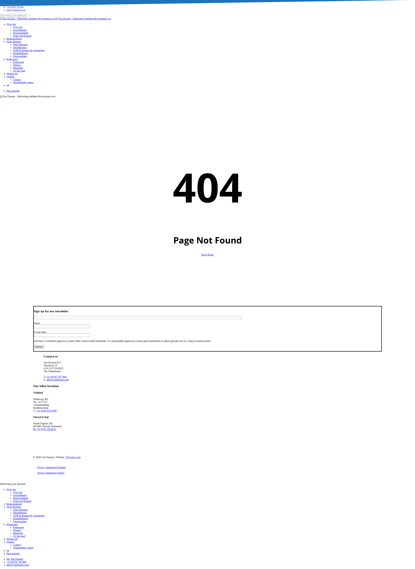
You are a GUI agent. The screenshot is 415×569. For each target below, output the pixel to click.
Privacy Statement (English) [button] (51, 467)
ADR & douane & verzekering (29, 515)
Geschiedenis (20, 495)
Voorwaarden (20, 521)
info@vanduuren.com (58, 379)
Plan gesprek (13, 553)
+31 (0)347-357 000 (56, 376)
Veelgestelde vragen (23, 547)
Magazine (18, 533)
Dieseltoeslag (20, 512)
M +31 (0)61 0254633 (44, 429)
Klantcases (12, 524)
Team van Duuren (22, 501)
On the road (19, 536)
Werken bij (12, 539)
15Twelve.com (73, 457)
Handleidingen (20, 518)
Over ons (11, 489)
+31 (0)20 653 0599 (46, 410)
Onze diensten (13, 507)
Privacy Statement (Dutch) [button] (50, 473)
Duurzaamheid (20, 498)
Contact (10, 542)
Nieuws (17, 530)
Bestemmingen (14, 504)
